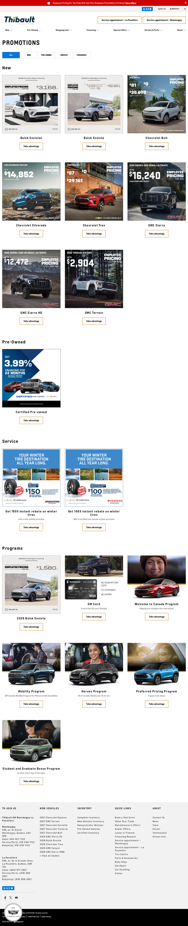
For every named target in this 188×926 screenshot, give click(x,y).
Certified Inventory (88, 832)
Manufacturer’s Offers (128, 825)
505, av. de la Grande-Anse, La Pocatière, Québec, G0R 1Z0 (17, 863)
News (156, 821)
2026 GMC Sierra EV (51, 836)
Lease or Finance (125, 832)
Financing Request (125, 836)
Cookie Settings (46, 916)
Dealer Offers (123, 829)
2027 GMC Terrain (50, 821)
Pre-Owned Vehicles (88, 829)
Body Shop (121, 861)
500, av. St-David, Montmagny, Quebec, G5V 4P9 (16, 832)
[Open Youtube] (16, 897)
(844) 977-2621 (18, 870)
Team (155, 825)
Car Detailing (122, 869)
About (180, 30)
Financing (91, 30)
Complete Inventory (88, 817)
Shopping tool (62, 30)
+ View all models (49, 855)
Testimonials (160, 832)
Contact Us (159, 817)
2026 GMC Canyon (50, 848)
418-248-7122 (27, 842)
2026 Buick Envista (50, 840)
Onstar (119, 873)
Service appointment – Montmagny (164, 20)
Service (64, 55)
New (7, 30)
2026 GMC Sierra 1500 (52, 851)
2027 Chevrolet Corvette (54, 825)
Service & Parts (152, 30)
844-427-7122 (17, 839)
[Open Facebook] (5, 897)
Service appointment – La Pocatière (120, 20)
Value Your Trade (124, 821)
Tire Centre (121, 854)
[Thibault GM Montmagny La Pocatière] (19, 19)
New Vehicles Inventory (90, 821)
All (11, 55)
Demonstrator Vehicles (90, 825)
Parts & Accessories (126, 858)
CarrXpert (120, 865)
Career (157, 829)
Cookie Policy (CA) (33, 916)
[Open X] (10, 897)
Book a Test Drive (125, 817)
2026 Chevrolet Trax (51, 844)
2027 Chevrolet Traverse (54, 829)
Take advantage (31, 146)
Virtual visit (159, 836)
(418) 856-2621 (23, 879)
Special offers (120, 30)
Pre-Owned (32, 30)
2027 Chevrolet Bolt (51, 832)
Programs (81, 55)
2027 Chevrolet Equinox (53, 817)
